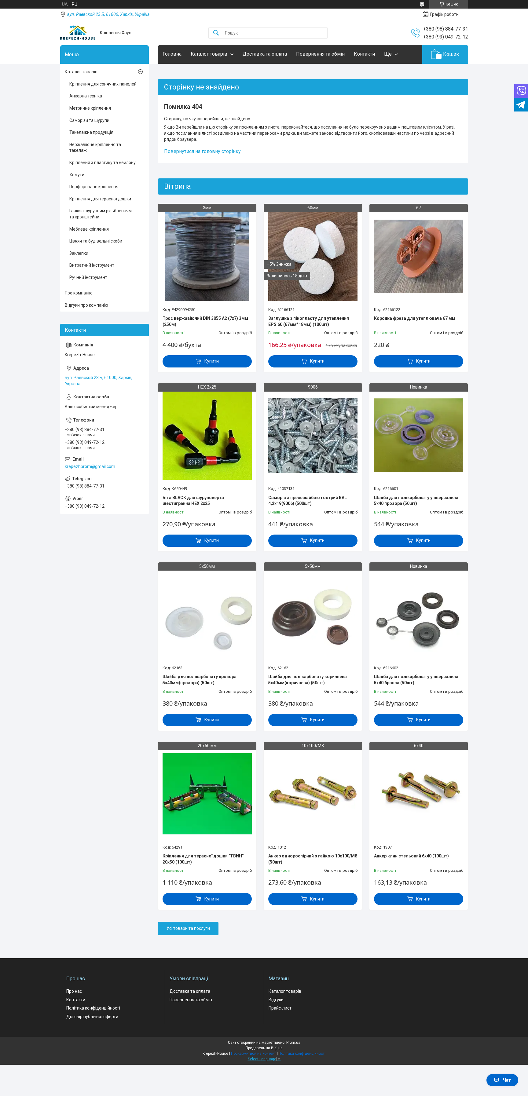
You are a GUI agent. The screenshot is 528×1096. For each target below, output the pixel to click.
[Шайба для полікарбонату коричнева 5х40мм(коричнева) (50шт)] (313, 614)
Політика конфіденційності (93, 1008)
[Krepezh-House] (77, 32)
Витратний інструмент (91, 265)
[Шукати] (216, 33)
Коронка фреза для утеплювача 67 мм (414, 318)
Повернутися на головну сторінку (202, 151)
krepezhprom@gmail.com (90, 466)
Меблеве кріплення (89, 229)
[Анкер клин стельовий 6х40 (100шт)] (418, 793)
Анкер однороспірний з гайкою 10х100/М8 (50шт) (312, 858)
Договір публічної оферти (92, 1016)
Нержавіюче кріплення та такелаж (95, 147)
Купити (211, 361)
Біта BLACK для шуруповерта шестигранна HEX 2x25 (193, 500)
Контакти (364, 54)
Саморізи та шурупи (89, 120)
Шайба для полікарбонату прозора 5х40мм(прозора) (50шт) (200, 679)
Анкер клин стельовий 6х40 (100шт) (411, 855)
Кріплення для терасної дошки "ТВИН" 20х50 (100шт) (203, 858)
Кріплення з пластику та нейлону (102, 162)
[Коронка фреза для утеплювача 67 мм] (418, 256)
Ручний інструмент (88, 277)
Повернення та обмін (320, 54)
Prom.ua (293, 1042)
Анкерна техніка (85, 95)
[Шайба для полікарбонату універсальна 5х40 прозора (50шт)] (418, 435)
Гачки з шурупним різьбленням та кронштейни (100, 213)
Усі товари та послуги (188, 928)
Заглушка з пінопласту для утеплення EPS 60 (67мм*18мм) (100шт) (308, 321)
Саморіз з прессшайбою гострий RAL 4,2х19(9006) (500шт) (307, 500)
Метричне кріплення (90, 108)
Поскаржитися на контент (253, 1053)
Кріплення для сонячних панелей (103, 84)
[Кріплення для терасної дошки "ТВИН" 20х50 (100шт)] (207, 793)
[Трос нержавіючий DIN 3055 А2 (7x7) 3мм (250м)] (207, 256)
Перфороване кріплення (94, 186)
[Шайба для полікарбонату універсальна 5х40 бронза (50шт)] (418, 614)
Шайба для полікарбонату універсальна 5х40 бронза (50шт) (416, 679)
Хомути (76, 174)
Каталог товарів (209, 54)
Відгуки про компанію (86, 305)
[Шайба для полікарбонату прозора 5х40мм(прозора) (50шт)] (207, 614)
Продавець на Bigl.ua (264, 1048)
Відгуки (276, 999)
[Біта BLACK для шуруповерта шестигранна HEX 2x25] (207, 435)
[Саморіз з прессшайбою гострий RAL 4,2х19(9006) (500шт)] (313, 435)
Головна (172, 54)
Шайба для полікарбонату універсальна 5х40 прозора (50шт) (416, 500)
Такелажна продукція (91, 132)
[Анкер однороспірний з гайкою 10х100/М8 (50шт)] (313, 793)
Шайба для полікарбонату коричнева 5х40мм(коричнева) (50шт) (307, 679)
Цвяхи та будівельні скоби (95, 241)
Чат (507, 1080)
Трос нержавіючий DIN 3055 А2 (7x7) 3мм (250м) (205, 321)
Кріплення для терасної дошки (100, 198)
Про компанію (79, 292)
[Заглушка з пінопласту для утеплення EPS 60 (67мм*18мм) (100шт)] (313, 256)
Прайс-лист (280, 1008)
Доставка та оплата (265, 54)
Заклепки (78, 253)
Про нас (74, 991)
